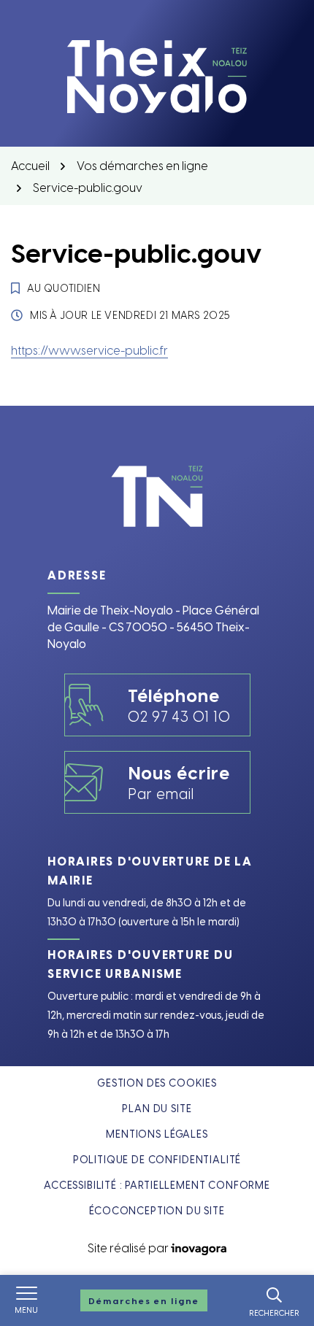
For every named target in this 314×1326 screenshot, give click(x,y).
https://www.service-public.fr (89, 350)
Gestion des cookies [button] (157, 1083)
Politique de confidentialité (157, 1159)
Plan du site (156, 1108)
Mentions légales (156, 1134)
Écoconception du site (157, 1210)
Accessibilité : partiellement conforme (157, 1185)
